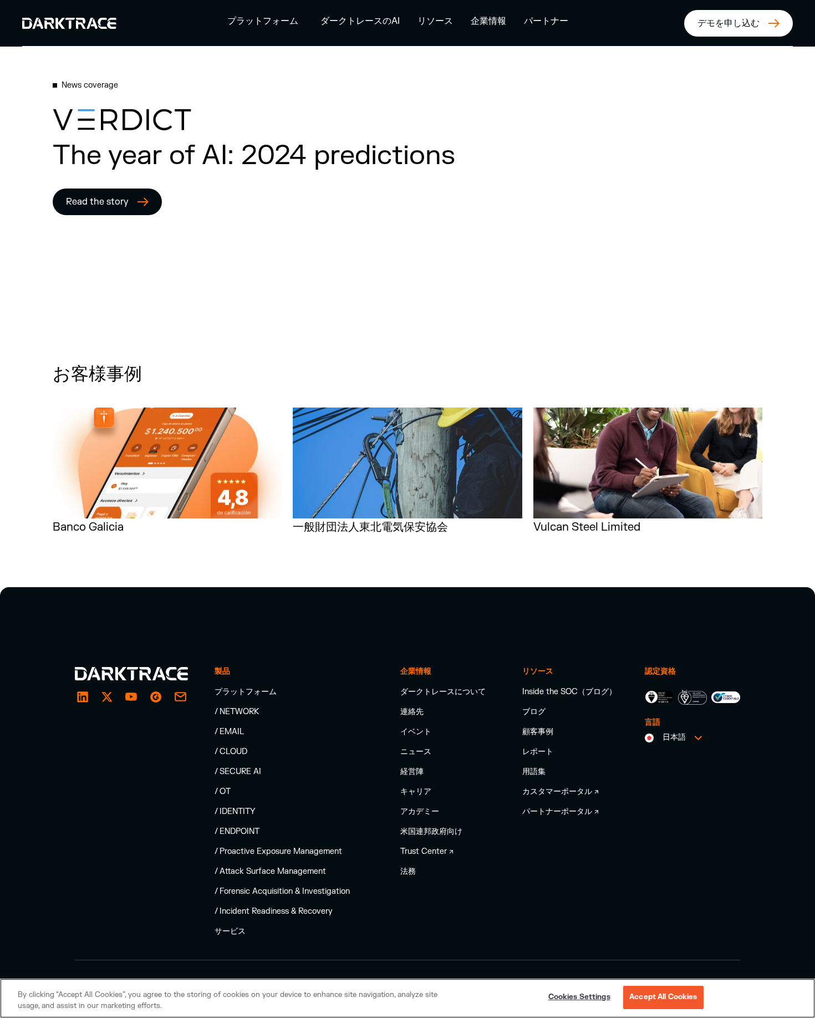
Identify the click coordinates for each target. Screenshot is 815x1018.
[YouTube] (131, 697)
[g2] (156, 697)
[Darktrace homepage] (131, 673)
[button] (262, 21)
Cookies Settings (579, 996)
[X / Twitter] (107, 697)
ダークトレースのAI (360, 21)
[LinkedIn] (82, 697)
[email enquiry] (180, 697)
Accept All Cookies (663, 996)
